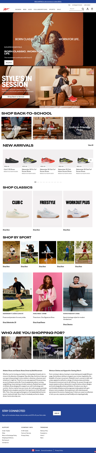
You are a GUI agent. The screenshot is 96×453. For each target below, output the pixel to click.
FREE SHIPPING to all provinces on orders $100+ (48, 1)
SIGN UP (56, 413)
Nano (41, 438)
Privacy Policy (25, 435)
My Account (5, 440)
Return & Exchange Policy (9, 435)
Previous (5, 160)
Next (90, 160)
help (69, 5)
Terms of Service (26, 433)
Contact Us (5, 442)
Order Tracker (6, 430)
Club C (42, 435)
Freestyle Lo (43, 433)
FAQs (3, 433)
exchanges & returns (77, 5)
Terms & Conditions (46, 450)
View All (90, 145)
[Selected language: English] (95, 452)
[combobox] (76, 8)
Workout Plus (44, 430)
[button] (18, 9)
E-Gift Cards (24, 430)
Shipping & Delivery (8, 438)
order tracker (87, 5)
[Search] (83, 9)
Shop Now (9, 62)
